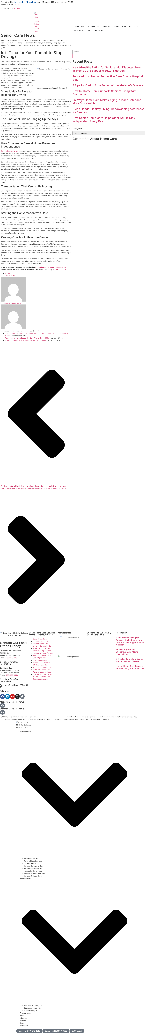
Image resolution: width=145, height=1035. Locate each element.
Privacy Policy (44, 717)
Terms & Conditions (58, 717)
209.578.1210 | (18, 5)
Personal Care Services (41, 641)
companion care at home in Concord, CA (50, 267)
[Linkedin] (7, 696)
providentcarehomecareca (11, 303)
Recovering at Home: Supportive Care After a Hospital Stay (27, 338)
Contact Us (24, 1026)
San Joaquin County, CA (33, 1006)
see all (36, 331)
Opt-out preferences (40, 658)
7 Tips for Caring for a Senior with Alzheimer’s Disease (25, 340)
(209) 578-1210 (61, 270)
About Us (23, 1018)
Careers (23, 1021)
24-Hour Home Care (40, 644)
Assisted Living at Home (42, 651)
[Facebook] (2, 696)
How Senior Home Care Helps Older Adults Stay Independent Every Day (103, 119)
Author (7, 273)
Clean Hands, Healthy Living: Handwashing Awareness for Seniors (108, 110)
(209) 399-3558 (12, 675)
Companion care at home (10, 151)
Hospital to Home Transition (43, 653)
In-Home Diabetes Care (42, 655)
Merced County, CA (31, 1011)
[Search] (74, 56)
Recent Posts (10, 276)
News (22, 1023)
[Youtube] (12, 696)
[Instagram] (17, 696)
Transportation (25, 1013)
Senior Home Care (40, 639)
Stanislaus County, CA (32, 1008)
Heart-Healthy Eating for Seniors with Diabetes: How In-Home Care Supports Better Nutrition (106, 69)
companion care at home (19, 78)
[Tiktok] (22, 696)
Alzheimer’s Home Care (41, 648)
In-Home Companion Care (42, 646)
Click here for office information (9, 663)
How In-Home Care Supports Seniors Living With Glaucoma (104, 92)
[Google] (2, 705)
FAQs (22, 1016)
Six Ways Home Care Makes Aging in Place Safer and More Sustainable (106, 101)
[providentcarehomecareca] (13, 301)
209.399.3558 (18, 8)
